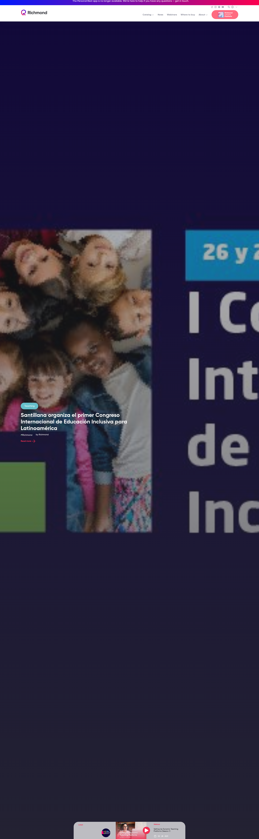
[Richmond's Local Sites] (234, 7)
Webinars (172, 14)
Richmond (44, 434)
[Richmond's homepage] (34, 12)
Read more (26, 441)
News (160, 14)
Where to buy (188, 14)
